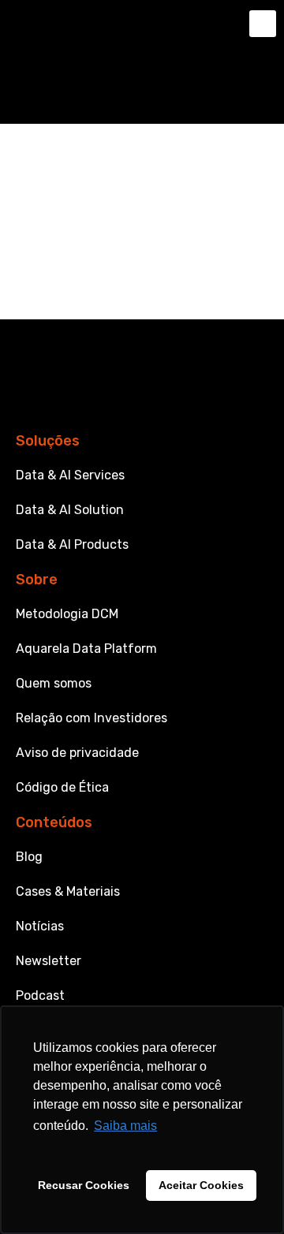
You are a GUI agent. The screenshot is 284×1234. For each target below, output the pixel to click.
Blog (29, 856)
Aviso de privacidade (77, 752)
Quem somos (54, 683)
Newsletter (48, 960)
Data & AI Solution (70, 509)
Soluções (48, 440)
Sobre (37, 579)
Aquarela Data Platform (86, 648)
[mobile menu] (262, 23)
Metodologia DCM (67, 613)
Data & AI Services (70, 475)
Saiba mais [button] (125, 1125)
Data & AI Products (72, 544)
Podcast (40, 995)
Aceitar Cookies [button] (201, 1185)
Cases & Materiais (68, 891)
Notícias (40, 926)
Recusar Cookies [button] (83, 1185)
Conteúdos (54, 822)
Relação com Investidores (91, 717)
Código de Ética (62, 787)
